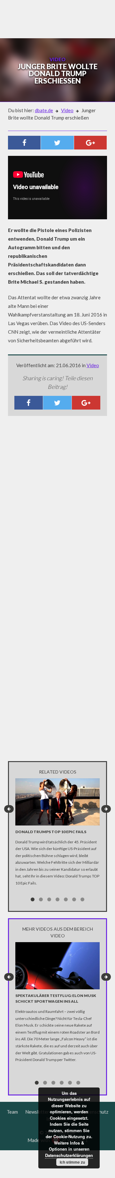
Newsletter (37, 1112)
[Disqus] (57, 505)
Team (12, 1112)
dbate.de (44, 110)
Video (67, 110)
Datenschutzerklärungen (69, 1155)
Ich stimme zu (72, 1162)
